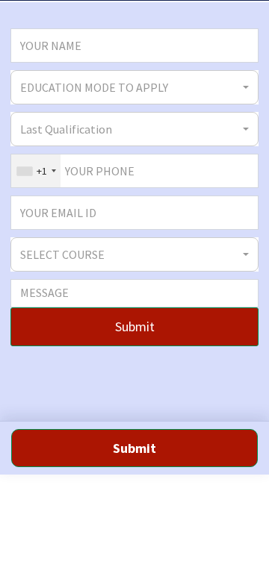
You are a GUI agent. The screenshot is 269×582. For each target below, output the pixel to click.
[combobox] (36, 170)
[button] (134, 87)
